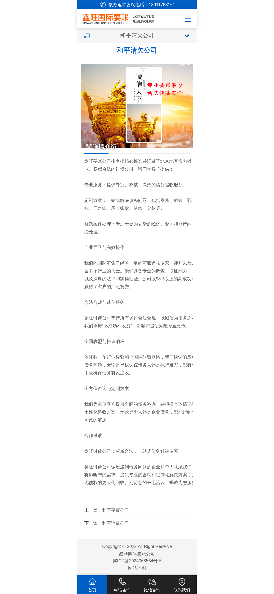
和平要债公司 (115, 510)
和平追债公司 (115, 523)
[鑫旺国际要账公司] (123, 17)
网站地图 (137, 567)
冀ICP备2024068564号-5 (137, 560)
